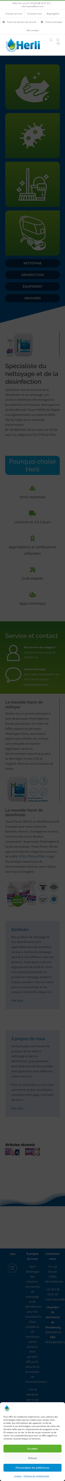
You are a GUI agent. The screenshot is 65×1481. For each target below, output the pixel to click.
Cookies (18, 1476)
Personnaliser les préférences (32, 1467)
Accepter (32, 1448)
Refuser (32, 1458)
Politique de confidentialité (36, 1476)
